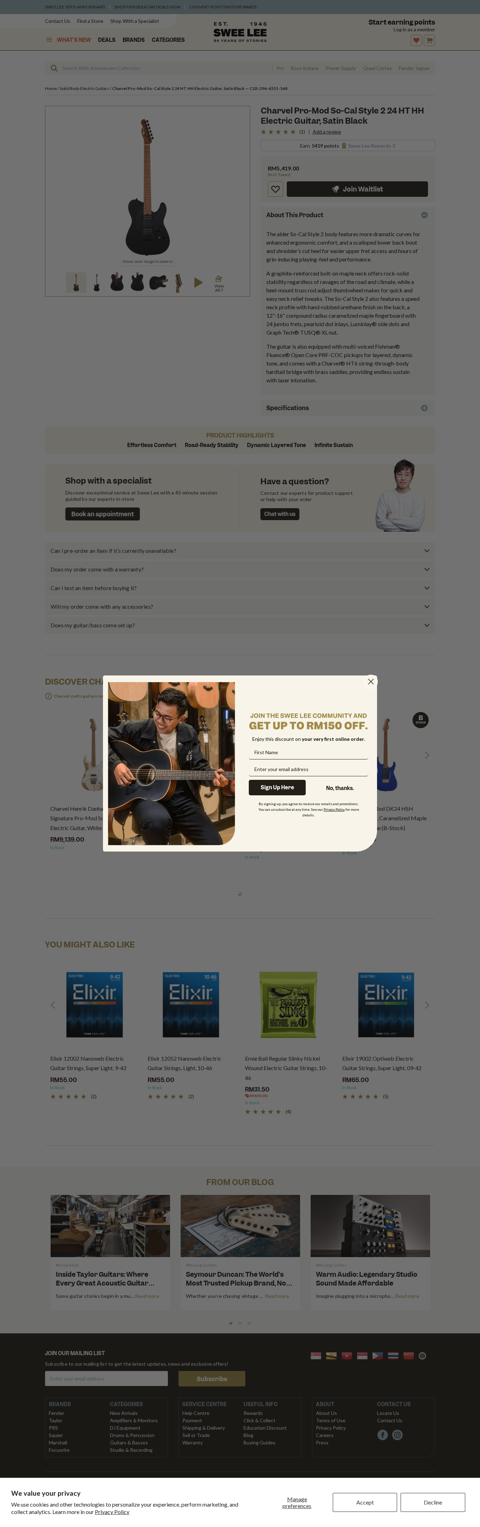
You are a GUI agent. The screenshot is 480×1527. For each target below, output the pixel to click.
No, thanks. (340, 788)
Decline (433, 1502)
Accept (365, 1502)
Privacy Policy (112, 1511)
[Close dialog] (371, 681)
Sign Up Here (277, 787)
